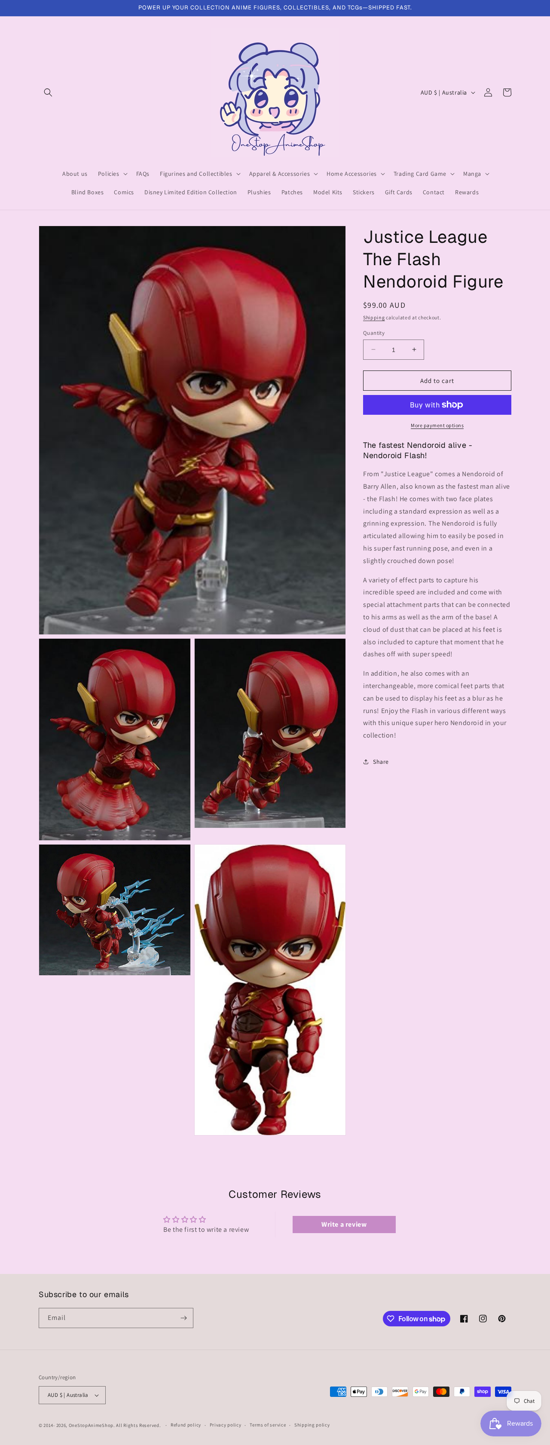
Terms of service (268, 1425)
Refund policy (186, 1425)
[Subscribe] (183, 1318)
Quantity (374, 332)
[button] (48, 92)
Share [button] (381, 761)
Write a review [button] (344, 1224)
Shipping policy (312, 1425)
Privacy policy (225, 1425)
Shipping (374, 317)
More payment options (437, 425)
